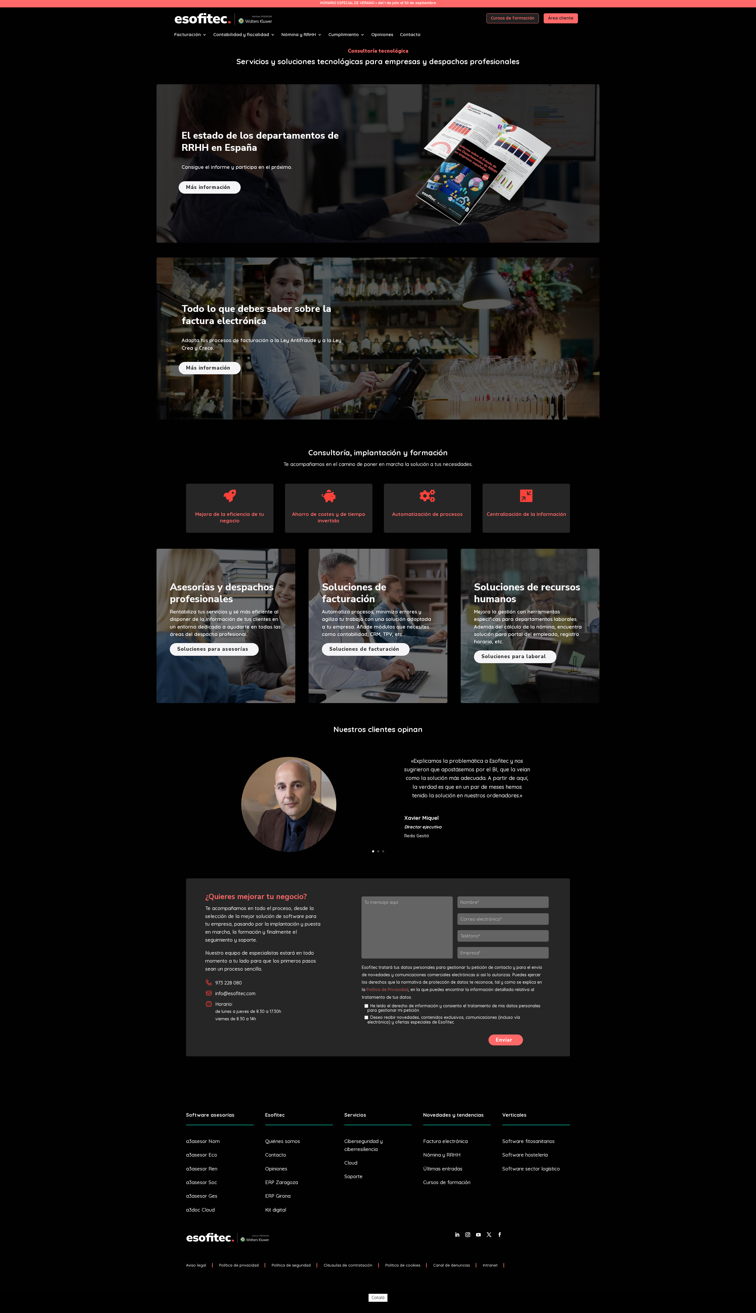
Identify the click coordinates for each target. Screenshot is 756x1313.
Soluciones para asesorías (212, 649)
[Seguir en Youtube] (478, 1234)
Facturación (187, 35)
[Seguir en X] (489, 1234)
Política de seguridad (291, 1265)
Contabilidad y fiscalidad (241, 35)
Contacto (410, 35)
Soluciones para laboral (513, 656)
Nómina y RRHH (298, 35)
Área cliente (560, 18)
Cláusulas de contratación (348, 1265)
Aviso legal (196, 1265)
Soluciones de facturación (364, 649)
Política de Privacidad (387, 989)
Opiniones (382, 35)
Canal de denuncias (451, 1265)
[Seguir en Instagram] (467, 1234)
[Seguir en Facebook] (499, 1234)
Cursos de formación (513, 18)
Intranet (490, 1265)
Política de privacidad (239, 1265)
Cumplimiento (343, 35)
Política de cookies (402, 1265)
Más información (208, 187)
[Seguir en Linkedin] (457, 1234)
